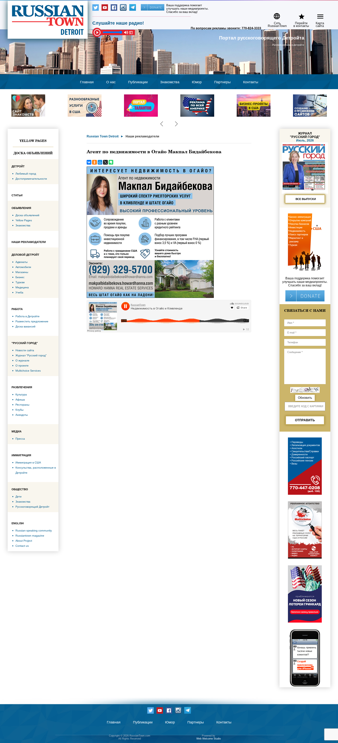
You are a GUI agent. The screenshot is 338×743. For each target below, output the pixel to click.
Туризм (20, 282)
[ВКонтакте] (89, 162)
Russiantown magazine (29, 535)
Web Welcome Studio (208, 738)
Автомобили (23, 267)
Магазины (21, 272)
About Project (23, 540)
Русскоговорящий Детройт (32, 506)
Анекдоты (21, 414)
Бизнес (19, 277)
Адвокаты (21, 262)
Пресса (20, 438)
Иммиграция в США (28, 462)
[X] (105, 162)
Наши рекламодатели (142, 136)
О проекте (22, 365)
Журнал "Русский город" (31, 355)
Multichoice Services (28, 370)
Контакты (250, 82)
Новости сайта (24, 350)
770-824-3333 (251, 28)
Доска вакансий (25, 326)
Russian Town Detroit (103, 136)
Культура (21, 394)
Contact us (22, 545)
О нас (111, 82)
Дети (18, 496)
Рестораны (22, 404)
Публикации (138, 82)
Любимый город (25, 173)
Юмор (197, 82)
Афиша (20, 399)
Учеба (19, 292)
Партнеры (222, 82)
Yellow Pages (33, 141)
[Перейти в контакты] (299, 14)
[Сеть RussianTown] (275, 14)
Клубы (19, 409)
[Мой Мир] (100, 162)
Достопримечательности (31, 178)
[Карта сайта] (317, 14)
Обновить (305, 397)
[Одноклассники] (94, 162)
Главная (87, 82)
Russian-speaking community (33, 530)
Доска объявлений (33, 153)
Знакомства (169, 82)
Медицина (22, 287)
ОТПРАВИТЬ (305, 420)
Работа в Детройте (27, 316)
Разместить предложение (31, 321)
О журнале (22, 360)
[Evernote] (111, 162)
